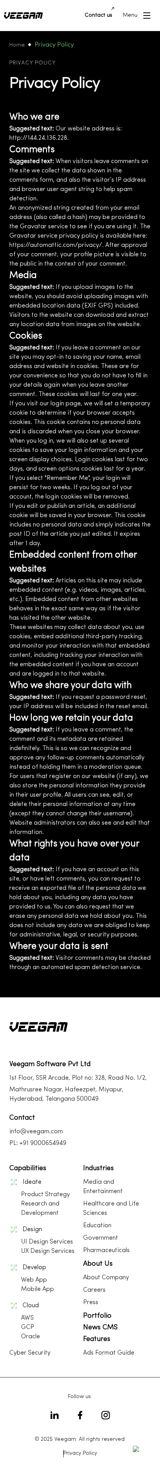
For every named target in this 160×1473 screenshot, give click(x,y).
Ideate (32, 1182)
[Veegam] (38, 1039)
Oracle (30, 1337)
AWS (27, 1318)
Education (97, 1226)
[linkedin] (54, 1415)
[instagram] (106, 1415)
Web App (34, 1280)
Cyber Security (29, 1353)
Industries (98, 1168)
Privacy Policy (80, 1453)
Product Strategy (45, 1195)
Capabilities (27, 1168)
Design (32, 1229)
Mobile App (37, 1289)
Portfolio (97, 1316)
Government (100, 1238)
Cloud (31, 1306)
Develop (34, 1268)
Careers (94, 1290)
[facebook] (80, 1415)
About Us (98, 1264)
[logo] (23, 15)
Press (90, 1302)
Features (96, 1339)
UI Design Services (47, 1242)
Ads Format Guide (108, 1353)
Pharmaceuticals (106, 1250)
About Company (106, 1278)
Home (17, 45)
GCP (27, 1327)
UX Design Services (48, 1251)
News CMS (100, 1327)
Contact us (98, 15)
